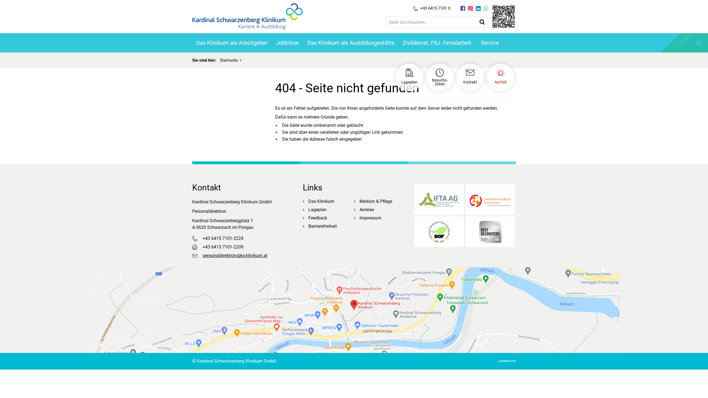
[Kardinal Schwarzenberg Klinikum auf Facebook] (462, 8)
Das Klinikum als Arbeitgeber (232, 43)
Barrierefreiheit (322, 226)
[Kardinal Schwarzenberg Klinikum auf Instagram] (470, 8)
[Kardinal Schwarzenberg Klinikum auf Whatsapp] (485, 8)
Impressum (370, 218)
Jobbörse (287, 43)
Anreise (367, 209)
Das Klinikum (321, 201)
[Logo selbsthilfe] (490, 199)
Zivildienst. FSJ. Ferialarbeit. (438, 43)
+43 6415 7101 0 (435, 8)
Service (490, 43)
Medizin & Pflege (376, 201)
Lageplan (317, 209)
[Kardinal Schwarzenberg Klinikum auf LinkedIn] (478, 8)
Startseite (229, 60)
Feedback (317, 218)
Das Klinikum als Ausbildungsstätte (350, 43)
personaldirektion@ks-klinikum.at (235, 255)
